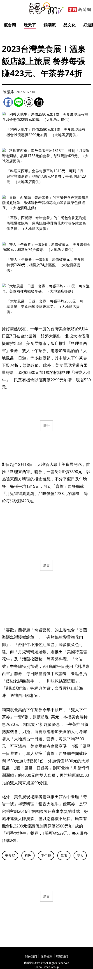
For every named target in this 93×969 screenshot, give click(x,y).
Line (18, 102)
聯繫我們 (62, 956)
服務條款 (46, 956)
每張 (63, 855)
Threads (28, 102)
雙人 (80, 855)
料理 (28, 855)
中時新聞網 (79, 9)
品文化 (69, 24)
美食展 (10, 855)
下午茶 (46, 855)
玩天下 (30, 24)
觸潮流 (50, 24)
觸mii (46, 8)
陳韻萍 (8, 91)
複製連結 (39, 102)
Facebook (8, 102)
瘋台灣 (10, 24)
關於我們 (31, 956)
